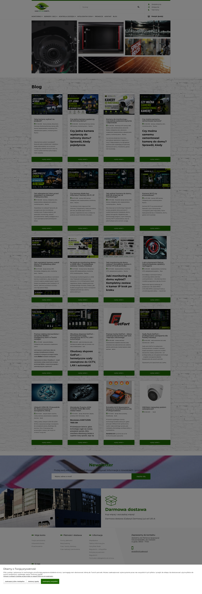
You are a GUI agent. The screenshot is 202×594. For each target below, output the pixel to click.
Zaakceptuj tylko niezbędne (14, 581)
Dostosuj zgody (33, 581)
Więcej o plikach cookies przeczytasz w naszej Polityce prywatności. (28, 576)
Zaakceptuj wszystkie (50, 581)
